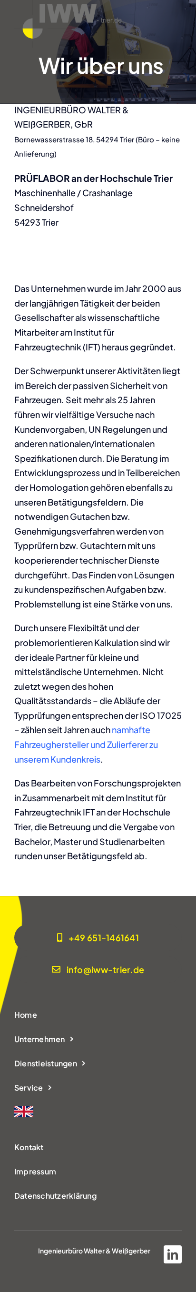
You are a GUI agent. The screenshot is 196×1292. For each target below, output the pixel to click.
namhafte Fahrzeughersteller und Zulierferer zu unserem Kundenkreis (86, 745)
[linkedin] (173, 1254)
